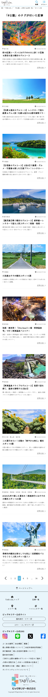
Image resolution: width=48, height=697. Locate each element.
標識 (25, 643)
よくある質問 (7, 643)
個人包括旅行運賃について (23, 651)
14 (36, 578)
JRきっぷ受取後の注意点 (27, 662)
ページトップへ (25, 588)
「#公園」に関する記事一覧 (23, 8)
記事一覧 (35, 599)
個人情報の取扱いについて (12, 647)
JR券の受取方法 (8, 662)
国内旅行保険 (7, 654)
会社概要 (18, 643)
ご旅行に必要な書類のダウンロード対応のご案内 (21, 658)
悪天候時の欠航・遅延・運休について (17, 666)
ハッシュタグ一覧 (36, 608)
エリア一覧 (12, 608)
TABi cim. (8, 8)
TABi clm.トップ (12, 599)
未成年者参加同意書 (33, 647)
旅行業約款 (6, 651)
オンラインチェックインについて (15, 669)
